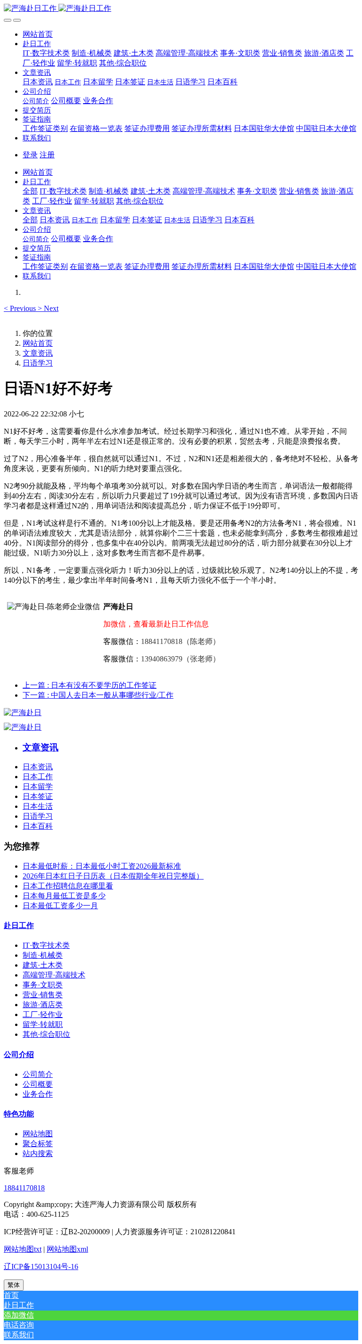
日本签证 (38, 796)
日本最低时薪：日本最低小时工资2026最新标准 (102, 866)
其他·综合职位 (46, 1034)
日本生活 (38, 806)
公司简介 (38, 1074)
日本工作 (38, 777)
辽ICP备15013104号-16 (41, 1267)
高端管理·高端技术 (54, 975)
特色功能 (19, 1114)
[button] (37, 44)
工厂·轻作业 (43, 1014)
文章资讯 (38, 353)
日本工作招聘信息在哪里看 (68, 886)
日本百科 (38, 826)
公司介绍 (19, 1055)
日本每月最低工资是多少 (64, 896)
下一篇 (98, 695)
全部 (30, 191)
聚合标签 (38, 1144)
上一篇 (89, 685)
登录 (30, 155)
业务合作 (38, 1094)
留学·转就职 (43, 1024)
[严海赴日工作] (181, 9)
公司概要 (38, 1084)
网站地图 (38, 1134)
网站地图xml (67, 1249)
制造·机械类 (43, 955)
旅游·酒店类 (43, 1005)
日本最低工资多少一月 (60, 906)
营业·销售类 (43, 995)
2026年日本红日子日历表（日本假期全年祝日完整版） (113, 876)
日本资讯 (38, 767)
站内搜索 (38, 1153)
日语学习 (38, 363)
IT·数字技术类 (46, 945)
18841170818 (24, 1188)
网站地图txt (22, 1249)
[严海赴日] (22, 713)
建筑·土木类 (43, 965)
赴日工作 (19, 925)
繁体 (14, 1284)
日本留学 (38, 786)
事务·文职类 (43, 985)
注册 (47, 155)
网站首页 (38, 34)
